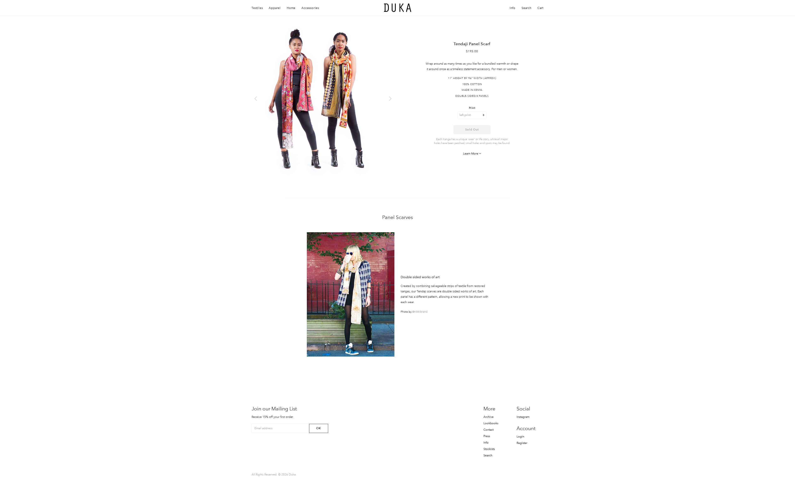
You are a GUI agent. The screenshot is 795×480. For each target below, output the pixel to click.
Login (520, 436)
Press (486, 436)
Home (291, 8)
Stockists (489, 449)
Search (526, 8)
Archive (488, 417)
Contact (488, 430)
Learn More (471, 153)
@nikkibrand (420, 311)
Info (513, 8)
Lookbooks (490, 423)
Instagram (523, 417)
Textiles (257, 8)
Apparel (275, 8)
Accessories (310, 8)
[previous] (256, 98)
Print (472, 108)
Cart (540, 8)
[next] (389, 98)
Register (522, 443)
